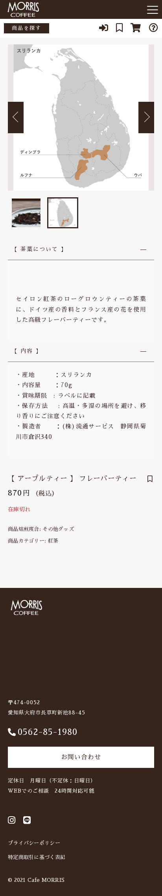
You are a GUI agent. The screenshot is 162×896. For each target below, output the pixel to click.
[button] (16, 117)
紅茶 (53, 540)
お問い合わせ (81, 757)
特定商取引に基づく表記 (36, 857)
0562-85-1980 (47, 732)
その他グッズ (58, 529)
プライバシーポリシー (34, 843)
